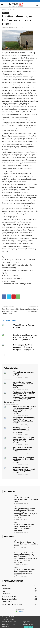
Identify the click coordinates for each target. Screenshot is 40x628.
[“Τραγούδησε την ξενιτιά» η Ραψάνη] (7, 327)
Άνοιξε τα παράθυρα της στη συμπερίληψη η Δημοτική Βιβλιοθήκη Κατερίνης (25, 337)
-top (15, 506)
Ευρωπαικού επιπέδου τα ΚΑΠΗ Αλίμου (29, 310)
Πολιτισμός (11, 9)
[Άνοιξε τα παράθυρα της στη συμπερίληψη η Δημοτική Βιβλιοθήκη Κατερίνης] (7, 337)
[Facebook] (32, 4)
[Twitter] (9, 296)
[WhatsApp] (18, 296)
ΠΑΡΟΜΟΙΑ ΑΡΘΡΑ (9, 321)
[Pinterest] (13, 296)
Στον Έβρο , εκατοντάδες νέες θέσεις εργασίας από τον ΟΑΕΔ (10, 311)
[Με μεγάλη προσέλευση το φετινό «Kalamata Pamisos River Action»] (7, 499)
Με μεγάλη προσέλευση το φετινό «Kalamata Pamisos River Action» (26, 499)
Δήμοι (16, 495)
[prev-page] (3, 355)
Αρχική (4, 9)
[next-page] (6, 355)
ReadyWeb (28, 627)
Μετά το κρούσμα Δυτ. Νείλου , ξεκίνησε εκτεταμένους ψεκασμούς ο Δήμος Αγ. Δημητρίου (25, 527)
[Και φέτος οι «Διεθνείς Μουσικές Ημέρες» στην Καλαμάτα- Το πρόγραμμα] (7, 347)
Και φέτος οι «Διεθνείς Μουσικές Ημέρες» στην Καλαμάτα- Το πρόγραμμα (23, 347)
